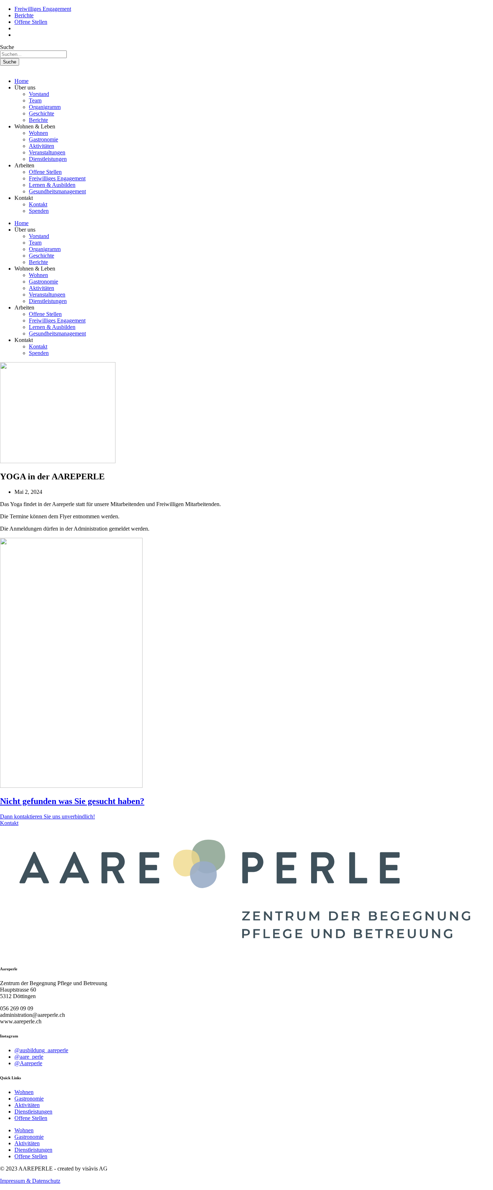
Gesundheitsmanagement (57, 191)
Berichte (38, 120)
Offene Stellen (45, 172)
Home (21, 81)
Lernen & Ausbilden (52, 185)
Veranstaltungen (47, 152)
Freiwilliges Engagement (57, 178)
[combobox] (33, 54)
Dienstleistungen (48, 159)
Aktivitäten (41, 146)
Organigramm (45, 107)
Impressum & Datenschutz (30, 1181)
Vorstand (39, 94)
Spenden (39, 211)
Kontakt (38, 204)
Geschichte (41, 113)
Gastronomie (43, 139)
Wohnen (38, 133)
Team (35, 100)
